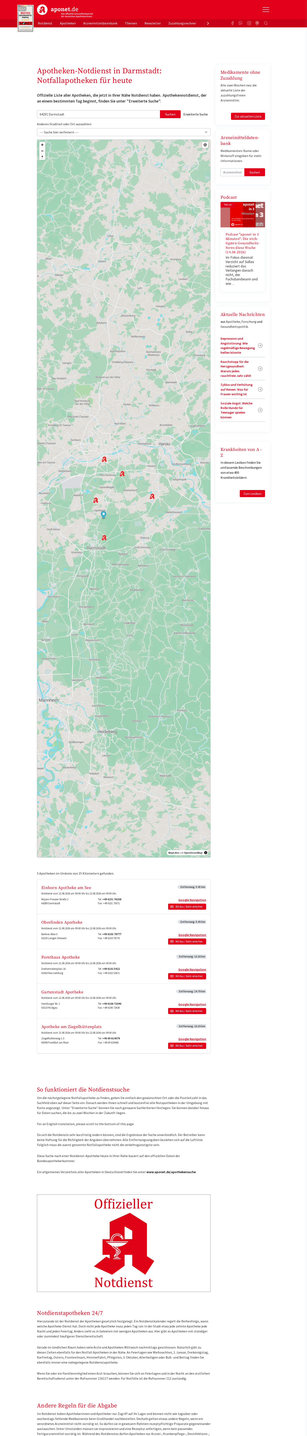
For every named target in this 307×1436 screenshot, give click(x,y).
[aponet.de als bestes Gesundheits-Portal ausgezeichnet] (25, 18)
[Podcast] (257, 23)
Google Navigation (192, 900)
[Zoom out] (42, 151)
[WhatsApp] (241, 23)
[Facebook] (232, 23)
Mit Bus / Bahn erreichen (189, 906)
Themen (131, 23)
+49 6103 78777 (111, 934)
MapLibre (173, 853)
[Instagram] (249, 23)
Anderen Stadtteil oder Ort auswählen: (64, 124)
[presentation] (208, 23)
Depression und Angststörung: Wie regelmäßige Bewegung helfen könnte (238, 345)
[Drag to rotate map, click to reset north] (42, 157)
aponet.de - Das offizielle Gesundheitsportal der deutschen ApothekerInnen (65, 11)
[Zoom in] (42, 145)
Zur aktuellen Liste (248, 116)
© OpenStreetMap (191, 853)
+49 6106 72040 (111, 1003)
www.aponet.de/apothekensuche (171, 1172)
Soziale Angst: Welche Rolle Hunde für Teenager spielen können (236, 410)
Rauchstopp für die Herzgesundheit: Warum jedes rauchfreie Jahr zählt (236, 369)
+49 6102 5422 (111, 969)
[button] (104, 515)
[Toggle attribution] (205, 852)
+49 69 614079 (111, 1038)
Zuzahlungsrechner (182, 23)
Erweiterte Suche (195, 114)
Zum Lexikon (252, 493)
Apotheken (68, 23)
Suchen (170, 114)
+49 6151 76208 (111, 899)
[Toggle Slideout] (266, 9)
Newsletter (153, 23)
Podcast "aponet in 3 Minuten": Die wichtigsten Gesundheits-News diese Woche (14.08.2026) (242, 243)
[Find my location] (205, 145)
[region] (123, 498)
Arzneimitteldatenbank (100, 23)
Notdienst (45, 23)
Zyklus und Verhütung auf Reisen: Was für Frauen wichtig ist (236, 389)
